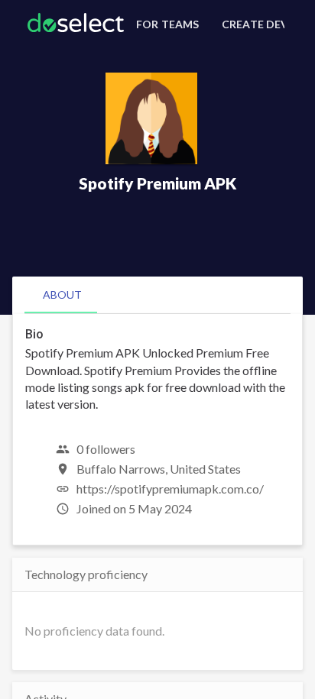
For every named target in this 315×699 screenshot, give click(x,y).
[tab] (62, 295)
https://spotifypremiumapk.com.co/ (170, 488)
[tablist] (157, 295)
